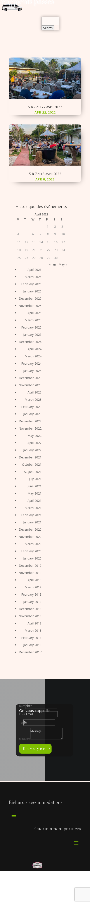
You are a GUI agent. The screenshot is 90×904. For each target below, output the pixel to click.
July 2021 (35, 479)
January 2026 (32, 291)
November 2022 (30, 428)
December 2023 (30, 378)
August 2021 (33, 472)
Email (22, 714)
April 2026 (35, 270)
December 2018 (30, 609)
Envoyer (34, 749)
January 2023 (32, 414)
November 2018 (30, 616)
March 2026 (33, 277)
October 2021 (32, 464)
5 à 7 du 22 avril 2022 (45, 107)
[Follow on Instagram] (29, 892)
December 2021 (30, 457)
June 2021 (35, 486)
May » (63, 264)
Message (24, 738)
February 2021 (31, 515)
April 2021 (35, 500)
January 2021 (32, 522)
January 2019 (32, 602)
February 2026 (31, 284)
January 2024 (32, 371)
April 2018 (35, 623)
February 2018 (31, 638)
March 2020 (33, 544)
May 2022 (35, 436)
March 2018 (33, 630)
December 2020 (30, 529)
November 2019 (30, 573)
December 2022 (30, 421)
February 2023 (31, 407)
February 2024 (31, 363)
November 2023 (30, 385)
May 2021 (35, 493)
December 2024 (30, 342)
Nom (22, 706)
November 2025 (30, 306)
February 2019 (31, 594)
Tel (21, 722)
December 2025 (30, 298)
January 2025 (32, 334)
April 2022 (35, 443)
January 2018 (32, 645)
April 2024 (35, 349)
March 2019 (33, 587)
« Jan (52, 264)
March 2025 (33, 320)
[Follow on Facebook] (19, 892)
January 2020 (32, 558)
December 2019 (30, 565)
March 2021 (33, 508)
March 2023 (33, 399)
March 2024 (33, 356)
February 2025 (31, 327)
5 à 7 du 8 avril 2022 (45, 173)
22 (48, 250)
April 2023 (35, 392)
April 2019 (35, 580)
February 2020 (31, 551)
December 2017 (30, 652)
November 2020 (30, 537)
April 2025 (35, 313)
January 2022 (32, 450)
